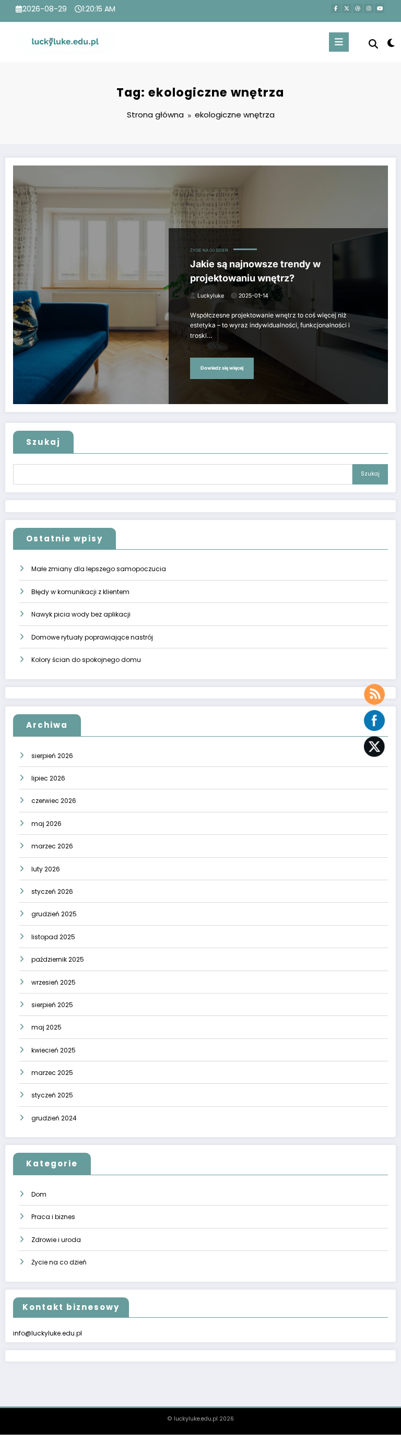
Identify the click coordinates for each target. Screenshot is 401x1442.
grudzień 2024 (54, 1118)
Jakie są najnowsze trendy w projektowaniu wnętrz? (255, 270)
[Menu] (339, 42)
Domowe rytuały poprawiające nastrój (92, 637)
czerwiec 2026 (53, 800)
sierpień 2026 (52, 755)
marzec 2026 (52, 846)
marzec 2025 (52, 1072)
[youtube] (379, 8)
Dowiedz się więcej (221, 368)
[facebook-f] (335, 8)
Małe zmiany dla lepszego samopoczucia (98, 568)
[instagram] (368, 8)
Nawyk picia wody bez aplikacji (81, 614)
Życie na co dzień (209, 250)
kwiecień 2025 (53, 1050)
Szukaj (43, 441)
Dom (38, 1194)
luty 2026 (45, 869)
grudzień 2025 (54, 913)
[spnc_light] (390, 43)
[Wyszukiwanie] (373, 44)
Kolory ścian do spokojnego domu (86, 659)
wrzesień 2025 (53, 982)
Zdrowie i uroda (56, 1239)
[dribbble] (357, 8)
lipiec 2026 (48, 778)
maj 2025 (46, 1027)
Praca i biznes (53, 1216)
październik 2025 (57, 959)
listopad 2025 (53, 936)
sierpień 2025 (52, 1004)
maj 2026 (46, 823)
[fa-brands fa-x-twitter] (346, 8)
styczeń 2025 (52, 1095)
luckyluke (210, 295)
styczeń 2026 (52, 891)
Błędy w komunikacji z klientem (80, 591)
